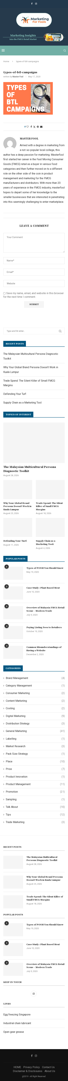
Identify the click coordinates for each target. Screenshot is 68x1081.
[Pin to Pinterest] (38, 126)
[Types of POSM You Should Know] (13, 573)
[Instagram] (36, 3)
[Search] (64, 50)
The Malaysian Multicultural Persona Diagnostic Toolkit (29, 469)
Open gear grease (13, 1031)
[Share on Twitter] (34, 126)
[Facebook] (31, 3)
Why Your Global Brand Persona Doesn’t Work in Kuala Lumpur (17, 506)
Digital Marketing (35, 716)
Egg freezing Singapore (17, 1014)
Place (35, 761)
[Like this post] (27, 126)
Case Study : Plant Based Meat (43, 587)
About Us (50, 1071)
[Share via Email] (41, 126)
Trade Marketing (35, 822)
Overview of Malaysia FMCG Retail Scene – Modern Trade (45, 609)
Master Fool (18, 77)
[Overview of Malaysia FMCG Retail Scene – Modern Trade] (13, 612)
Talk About (35, 806)
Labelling (35, 738)
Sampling (35, 799)
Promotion (35, 791)
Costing (35, 708)
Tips (35, 814)
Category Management (35, 685)
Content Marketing (35, 700)
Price (35, 769)
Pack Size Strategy (35, 753)
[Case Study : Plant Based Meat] (13, 593)
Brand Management (35, 678)
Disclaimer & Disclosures (27, 1071)
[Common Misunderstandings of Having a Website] (13, 652)
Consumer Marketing (35, 693)
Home (6, 61)
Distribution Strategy (35, 723)
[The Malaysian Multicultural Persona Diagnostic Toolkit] (34, 442)
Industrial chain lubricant (17, 1023)
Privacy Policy (31, 1067)
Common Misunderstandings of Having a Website (43, 649)
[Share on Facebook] (31, 126)
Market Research (35, 746)
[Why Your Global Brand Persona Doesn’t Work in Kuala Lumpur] (17, 489)
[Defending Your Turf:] (17, 527)
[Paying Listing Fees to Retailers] (13, 632)
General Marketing (35, 731)
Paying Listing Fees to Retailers (44, 627)
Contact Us (48, 1067)
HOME (17, 1067)
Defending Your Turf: (15, 393)
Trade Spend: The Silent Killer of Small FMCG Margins (49, 506)
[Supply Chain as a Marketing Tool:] (50, 527)
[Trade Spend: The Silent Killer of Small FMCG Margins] (50, 489)
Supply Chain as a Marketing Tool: (22, 402)
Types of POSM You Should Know (44, 568)
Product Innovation (35, 776)
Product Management (35, 784)
